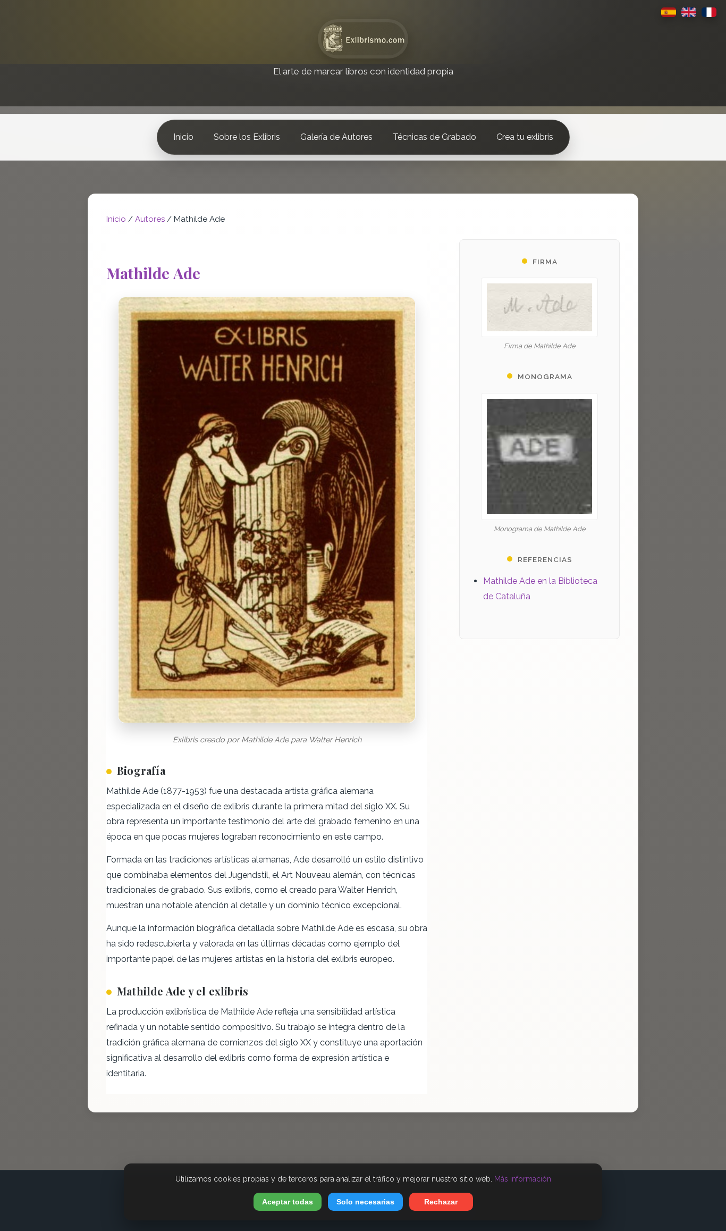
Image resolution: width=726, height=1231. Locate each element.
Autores (150, 219)
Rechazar (441, 1201)
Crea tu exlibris (524, 137)
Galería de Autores (336, 137)
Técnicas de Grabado (434, 137)
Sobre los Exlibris (247, 137)
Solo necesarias (365, 1201)
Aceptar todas (287, 1201)
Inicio (183, 137)
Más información (522, 1179)
